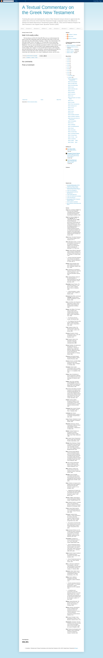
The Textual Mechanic (72, 160)
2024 (68, 59)
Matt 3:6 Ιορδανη (71, 92)
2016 (68, 63)
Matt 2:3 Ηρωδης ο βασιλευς (74, 116)
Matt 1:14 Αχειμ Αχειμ (72, 131)
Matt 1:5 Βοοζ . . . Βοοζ (72, 142)
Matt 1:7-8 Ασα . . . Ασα (72, 137)
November (70, 75)
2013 (68, 68)
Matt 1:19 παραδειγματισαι (73, 126)
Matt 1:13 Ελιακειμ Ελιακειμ (73, 133)
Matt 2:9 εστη (70, 112)
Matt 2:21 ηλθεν (71, 102)
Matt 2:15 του (71, 109)
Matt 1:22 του (71, 122)
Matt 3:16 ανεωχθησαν (72, 81)
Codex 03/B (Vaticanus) (72, 194)
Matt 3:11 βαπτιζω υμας (73, 88)
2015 (68, 65)
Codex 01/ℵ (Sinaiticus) (72, 190)
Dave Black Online (71, 149)
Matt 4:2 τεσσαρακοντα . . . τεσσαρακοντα (73, 79)
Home (22, 28)
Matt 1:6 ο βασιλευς (72, 138)
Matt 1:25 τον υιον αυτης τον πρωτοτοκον (74, 119)
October (70, 77)
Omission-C (29, 28)
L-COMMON (28, 57)
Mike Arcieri (70, 36)
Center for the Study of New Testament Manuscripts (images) (73, 188)
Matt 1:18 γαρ (71, 128)
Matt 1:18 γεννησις (72, 129)
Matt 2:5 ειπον (71, 111)
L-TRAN (35, 57)
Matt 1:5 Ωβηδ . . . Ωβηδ (73, 140)
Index (50, 28)
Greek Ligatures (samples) (72, 201)
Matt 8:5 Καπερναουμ (71, 45)
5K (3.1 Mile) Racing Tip (71, 150)
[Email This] (40, 56)
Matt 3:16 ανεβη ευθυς (72, 83)
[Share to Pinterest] (46, 56)
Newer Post (24, 99)
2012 (68, 70)
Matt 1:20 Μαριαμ (71, 124)
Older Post (59, 99)
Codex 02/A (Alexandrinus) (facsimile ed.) (72, 192)
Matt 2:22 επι (70, 100)
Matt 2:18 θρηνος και (72, 105)
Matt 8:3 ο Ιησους (70, 51)
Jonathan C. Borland (72, 34)
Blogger (76, 648)
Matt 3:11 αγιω (71, 87)
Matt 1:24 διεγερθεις (72, 121)
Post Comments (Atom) (32, 101)
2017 (68, 61)
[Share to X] (43, 56)
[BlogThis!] (41, 56)
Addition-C (44, 28)
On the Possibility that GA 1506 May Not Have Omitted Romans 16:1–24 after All (73, 155)
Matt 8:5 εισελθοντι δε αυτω (72, 46)
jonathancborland (30, 55)
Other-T (78, 28)
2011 (68, 72)
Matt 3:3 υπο (70, 95)
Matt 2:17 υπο (71, 107)
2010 (68, 74)
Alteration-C (37, 28)
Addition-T (72, 28)
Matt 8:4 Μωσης (70, 49)
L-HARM (32, 57)
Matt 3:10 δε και (71, 90)
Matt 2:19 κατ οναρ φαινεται (73, 104)
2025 (68, 58)
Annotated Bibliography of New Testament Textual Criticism (73, 186)
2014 (68, 67)
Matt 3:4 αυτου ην (71, 94)
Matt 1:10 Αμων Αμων (72, 135)
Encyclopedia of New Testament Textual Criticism (73, 200)
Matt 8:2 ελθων (70, 52)
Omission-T (56, 28)
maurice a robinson (72, 38)
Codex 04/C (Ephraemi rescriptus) (74, 196)
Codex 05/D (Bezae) (71, 197)
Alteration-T (64, 28)
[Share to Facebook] (44, 56)
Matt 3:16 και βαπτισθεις (73, 85)
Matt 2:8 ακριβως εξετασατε (73, 114)
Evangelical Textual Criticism (73, 153)
